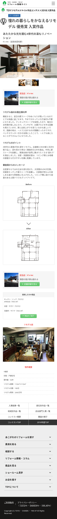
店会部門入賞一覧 (42, 411)
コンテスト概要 (14, 416)
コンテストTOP (14, 422)
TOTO (22, 505)
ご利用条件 (9, 502)
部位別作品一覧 (42, 405)
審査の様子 (42, 416)
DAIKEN (33, 505)
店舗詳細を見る (30, 102)
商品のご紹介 (29, 316)
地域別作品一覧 (14, 411)
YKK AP (45, 505)
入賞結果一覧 (14, 405)
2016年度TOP (43, 422)
